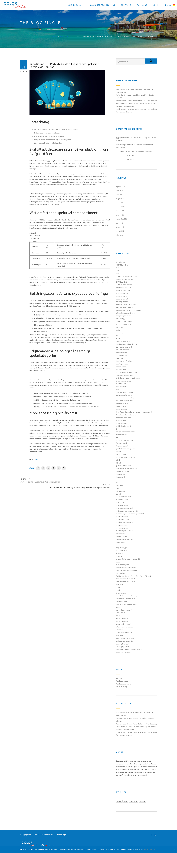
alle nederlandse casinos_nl (125, 313)
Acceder (119, 678)
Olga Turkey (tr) (121, 548)
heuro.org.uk (120, 477)
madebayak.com (122, 499)
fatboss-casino (121, 434)
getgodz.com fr (121, 454)
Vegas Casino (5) (122, 618)
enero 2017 (120, 227)
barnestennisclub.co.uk (124, 347)
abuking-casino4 (122, 301)
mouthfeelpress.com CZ (124, 531)
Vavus (118, 615)
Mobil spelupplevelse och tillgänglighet (48, 143)
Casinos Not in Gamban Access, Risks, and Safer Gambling (136, 100)
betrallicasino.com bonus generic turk (129, 372)
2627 (118, 273)
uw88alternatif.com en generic (126, 604)
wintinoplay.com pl (122, 647)
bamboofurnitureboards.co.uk (127, 344)
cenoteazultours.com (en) (125, 398)
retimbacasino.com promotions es (128, 570)
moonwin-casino (122, 528)
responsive (133, 801)
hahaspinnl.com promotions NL (127, 468)
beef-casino (120, 358)
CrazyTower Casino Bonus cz (126, 415)
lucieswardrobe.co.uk (123, 497)
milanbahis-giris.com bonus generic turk (130, 514)
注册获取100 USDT (123, 138)
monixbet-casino (122, 516)
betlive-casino (121, 367)
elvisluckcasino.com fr (123, 426)
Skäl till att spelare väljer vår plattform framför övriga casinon (56, 129)
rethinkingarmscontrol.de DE (126, 567)
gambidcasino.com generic (125, 449)
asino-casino (120, 327)
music (119, 801)
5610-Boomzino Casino (124, 287)
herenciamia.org (122, 474)
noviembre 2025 (122, 219)
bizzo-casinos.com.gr (123, 381)
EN (117, 429)
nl (116, 545)
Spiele (118, 590)
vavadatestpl (120, 613)
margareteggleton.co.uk (124, 508)
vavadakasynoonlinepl (124, 610)
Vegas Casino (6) (122, 621)
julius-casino (120, 491)
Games (118, 451)
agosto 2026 (120, 186)
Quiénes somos (75, 5)
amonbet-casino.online (124, 321)
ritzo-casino (120, 573)
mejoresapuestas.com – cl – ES (127, 511)
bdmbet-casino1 (122, 355)
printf (125, 801)
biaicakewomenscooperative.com (128, 378)
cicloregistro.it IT (122, 403)
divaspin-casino (121, 423)
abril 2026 (119, 203)
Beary (37, 459)
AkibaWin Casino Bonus (124, 307)
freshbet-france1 (122, 446)
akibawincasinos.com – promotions (128, 310)
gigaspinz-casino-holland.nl (125, 457)
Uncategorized (67, 36)
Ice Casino (119, 485)
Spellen (118, 587)
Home (54, 36)
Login (156, 5)
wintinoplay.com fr (122, 644)
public (118, 562)
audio (118, 330)
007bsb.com (120, 262)
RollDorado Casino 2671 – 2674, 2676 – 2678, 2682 (133, 576)
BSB (117, 389)
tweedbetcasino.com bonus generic (128, 596)
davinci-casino (121, 420)
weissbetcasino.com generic (126, 638)
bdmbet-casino (121, 352)
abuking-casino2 (122, 296)
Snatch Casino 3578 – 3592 (125, 579)
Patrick (131, 155)
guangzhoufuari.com (123, 466)
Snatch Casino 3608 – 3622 (125, 582)
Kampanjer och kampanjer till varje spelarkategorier (52, 139)
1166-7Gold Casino (122, 265)
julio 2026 (119, 190)
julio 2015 (119, 235)
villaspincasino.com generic (125, 627)
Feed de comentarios (123, 684)
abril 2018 (119, 223)
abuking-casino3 (122, 299)
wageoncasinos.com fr (124, 632)
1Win (118, 268)
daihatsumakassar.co (123, 417)
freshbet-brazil (121, 443)
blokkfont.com (121, 384)
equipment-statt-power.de (125, 432)
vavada (118, 607)
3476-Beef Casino (122, 282)
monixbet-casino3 (122, 519)
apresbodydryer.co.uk (123, 324)
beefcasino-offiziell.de (124, 361)
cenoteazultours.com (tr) (125, 401)
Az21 (118, 338)
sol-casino (119, 584)
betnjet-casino (121, 369)
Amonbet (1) (120, 319)
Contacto (126, 5)
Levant (118, 494)
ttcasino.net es (121, 593)
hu (117, 482)
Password (142, 5)
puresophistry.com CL (123, 564)
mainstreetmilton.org (123, 505)
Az (117, 335)
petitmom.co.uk (121, 550)
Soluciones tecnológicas (102, 5)
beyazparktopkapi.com (124, 375)
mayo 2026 (120, 199)
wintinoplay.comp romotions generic (129, 649)
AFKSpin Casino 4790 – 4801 (126, 304)
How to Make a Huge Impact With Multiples (137, 151)
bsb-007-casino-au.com (124, 392)
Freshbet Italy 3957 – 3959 (125, 440)
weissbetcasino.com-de (124, 641)
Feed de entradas (122, 681)
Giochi (118, 460)
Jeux (117, 488)
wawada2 (119, 635)
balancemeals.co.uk (123, 341)
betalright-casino (122, 364)
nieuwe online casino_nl (124, 539)
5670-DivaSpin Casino (123, 290)
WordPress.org (121, 686)
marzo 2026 (120, 207)
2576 (118, 270)
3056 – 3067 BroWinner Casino (126, 276)
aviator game (121, 333)
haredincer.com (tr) (122, 471)
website (142, 801)
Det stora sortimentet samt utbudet (46, 133)
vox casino (120, 630)
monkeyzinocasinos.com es (125, 522)
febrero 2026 (120, 211)
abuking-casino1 (122, 293)
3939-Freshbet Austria (124, 285)
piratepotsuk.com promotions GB (128, 559)
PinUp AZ (119, 556)
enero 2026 (120, 215)
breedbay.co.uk (121, 386)
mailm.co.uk (120, 502)
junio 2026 (119, 195)
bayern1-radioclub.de (123, 350)
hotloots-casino (121, 480)
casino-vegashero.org (124, 395)
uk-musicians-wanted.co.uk (125, 598)
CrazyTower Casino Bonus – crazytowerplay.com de (134, 412)
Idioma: (169, 5)
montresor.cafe (121, 525)
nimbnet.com (120, 542)
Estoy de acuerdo (150, 849)
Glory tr (118, 463)
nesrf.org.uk (120, 533)
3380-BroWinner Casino (124, 279)
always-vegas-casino (123, 316)
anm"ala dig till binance (124, 145)
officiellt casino (49, 166)
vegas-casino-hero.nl (123, 624)
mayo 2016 (120, 231)
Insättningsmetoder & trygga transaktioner (49, 136)
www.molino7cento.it (123, 652)
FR (117, 437)
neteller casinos (121, 536)
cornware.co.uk (121, 409)
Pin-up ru (119, 553)
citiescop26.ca (121, 406)
